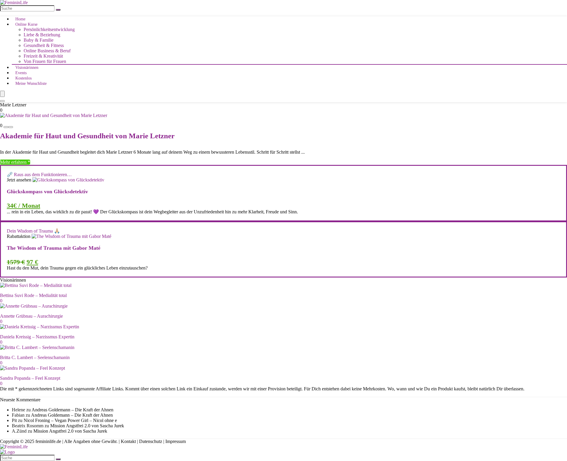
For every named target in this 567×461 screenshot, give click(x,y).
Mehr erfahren (14, 162)
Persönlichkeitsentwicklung (49, 29)
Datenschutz (150, 441)
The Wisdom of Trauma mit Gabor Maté (53, 248)
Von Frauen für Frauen (45, 61)
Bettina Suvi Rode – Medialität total (33, 295)
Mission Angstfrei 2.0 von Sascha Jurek (87, 425)
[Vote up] (10, 127)
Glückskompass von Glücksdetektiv (47, 191)
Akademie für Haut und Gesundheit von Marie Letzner (87, 136)
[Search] (2, 101)
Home (20, 19)
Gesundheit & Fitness (44, 45)
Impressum (175, 441)
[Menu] (2, 94)
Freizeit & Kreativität (43, 56)
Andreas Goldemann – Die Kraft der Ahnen (72, 409)
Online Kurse (26, 24)
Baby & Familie (38, 40)
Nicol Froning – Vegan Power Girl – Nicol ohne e (70, 420)
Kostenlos (23, 78)
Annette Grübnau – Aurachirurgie (31, 316)
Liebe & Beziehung (42, 34)
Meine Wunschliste (31, 83)
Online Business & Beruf (47, 50)
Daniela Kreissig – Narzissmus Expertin (37, 336)
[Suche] (58, 10)
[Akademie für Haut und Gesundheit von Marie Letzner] (53, 115)
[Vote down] (6, 127)
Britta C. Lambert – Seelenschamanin (35, 357)
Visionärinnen (26, 67)
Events (21, 73)
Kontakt (128, 441)
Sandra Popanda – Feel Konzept (30, 378)
